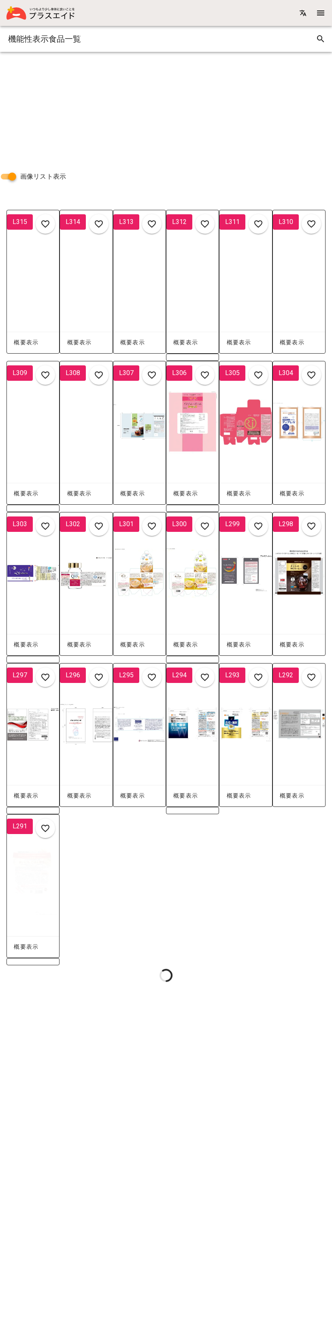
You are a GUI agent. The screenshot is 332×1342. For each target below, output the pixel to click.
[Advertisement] (166, 108)
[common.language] (303, 13)
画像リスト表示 (43, 176)
